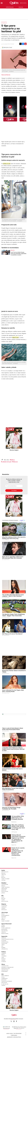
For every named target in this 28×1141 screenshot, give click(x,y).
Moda (2, 876)
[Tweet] (20, 44)
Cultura (3, 880)
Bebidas (3, 885)
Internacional (4, 942)
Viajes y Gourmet (5, 878)
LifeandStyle (4, 948)
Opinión (3, 908)
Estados (3, 958)
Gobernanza (4, 978)
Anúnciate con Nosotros (14, 1037)
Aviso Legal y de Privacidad (13, 1033)
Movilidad (3, 979)
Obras (3, 944)
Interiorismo (4, 971)
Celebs (3, 899)
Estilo (2, 914)
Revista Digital (14, 450)
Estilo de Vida (4, 891)
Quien (11, 1021)
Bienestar (3, 890)
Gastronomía (4, 884)
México (3, 954)
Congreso (3, 956)
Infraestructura (5, 968)
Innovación (4, 982)
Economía (3, 940)
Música (3, 919)
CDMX (2, 957)
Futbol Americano (5, 928)
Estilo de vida (4, 901)
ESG (2, 974)
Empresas (3, 937)
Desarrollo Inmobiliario (7, 967)
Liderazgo (3, 906)
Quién (3, 870)
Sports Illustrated (6, 924)
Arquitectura (4, 970)
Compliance (14, 1035)
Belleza (4, 22)
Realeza (21, 7)
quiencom (17, 1021)
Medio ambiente (5, 975)
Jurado (3, 892)
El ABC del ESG (4, 984)
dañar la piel (15, 337)
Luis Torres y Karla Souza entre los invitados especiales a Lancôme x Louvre (18, 254)
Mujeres (3, 904)
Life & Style (4, 912)
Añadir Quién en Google (8, 47)
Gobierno (3, 953)
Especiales (4, 909)
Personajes (4, 888)
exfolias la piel (6, 163)
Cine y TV (3, 918)
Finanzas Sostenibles (6, 981)
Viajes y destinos (5, 887)
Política (3, 952)
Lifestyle (3, 932)
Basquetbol (4, 929)
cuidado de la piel (6, 461)
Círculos (3, 874)
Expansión (4, 936)
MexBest (3, 883)
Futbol (3, 925)
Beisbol (3, 926)
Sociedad (3, 961)
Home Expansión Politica (7, 939)
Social (3, 977)
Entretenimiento (5, 915)
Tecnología (4, 943)
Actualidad (4, 905)
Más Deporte (4, 930)
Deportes (3, 916)
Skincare (15, 461)
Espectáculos (9, 7)
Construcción (4, 965)
